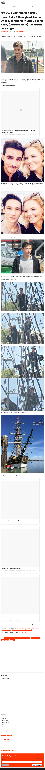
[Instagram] (2, 740)
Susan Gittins (5, 31)
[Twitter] (8, 740)
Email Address (5, 760)
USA (2, 724)
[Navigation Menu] (42, 2)
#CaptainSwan (6, 630)
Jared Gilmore (17, 637)
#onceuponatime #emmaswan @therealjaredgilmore (11, 568)
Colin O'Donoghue (8, 637)
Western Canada (5, 720)
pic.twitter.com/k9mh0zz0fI (24, 630)
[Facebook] (5, 740)
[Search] (32, 6)
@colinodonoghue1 (23, 628)
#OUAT (14, 630)
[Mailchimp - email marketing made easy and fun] (37, 766)
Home (2, 712)
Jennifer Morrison (26, 637)
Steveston (12, 640)
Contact (3, 733)
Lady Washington (35, 637)
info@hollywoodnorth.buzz (7, 748)
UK (2, 726)
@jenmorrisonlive (34, 628)
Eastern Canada (5, 722)
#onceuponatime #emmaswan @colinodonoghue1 (11, 520)
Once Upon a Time (20, 31)
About (2, 729)
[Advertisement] (22, 659)
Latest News (3, 714)
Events (2, 716)
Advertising (4, 731)
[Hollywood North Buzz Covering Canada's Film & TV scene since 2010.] (3, 2)
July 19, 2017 (22, 632)
